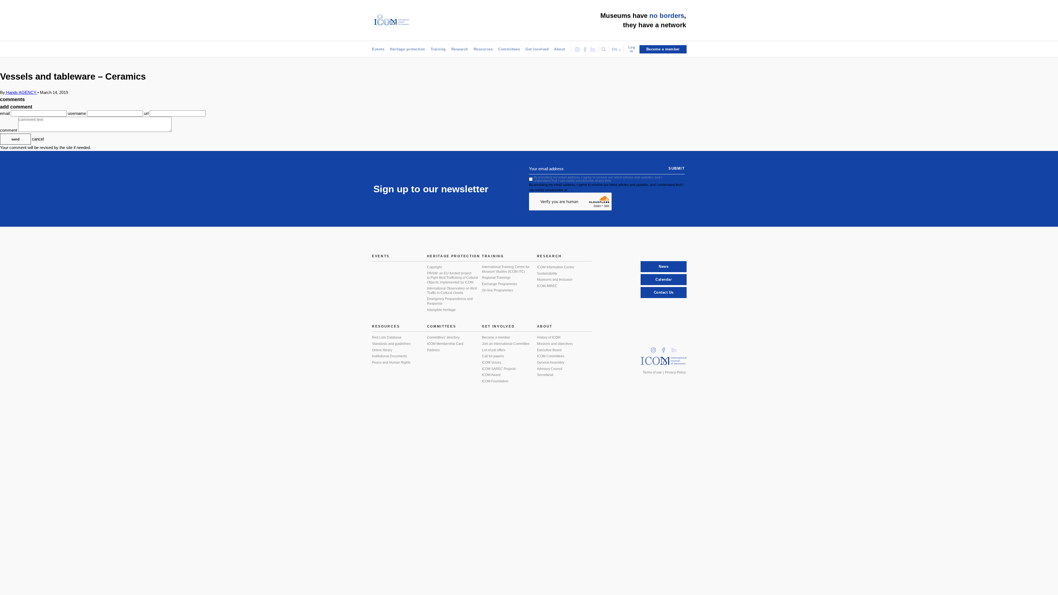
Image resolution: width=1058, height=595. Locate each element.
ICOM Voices (491, 362)
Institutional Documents (389, 356)
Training (438, 49)
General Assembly (550, 362)
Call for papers (493, 356)
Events (378, 49)
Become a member (496, 337)
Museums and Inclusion (555, 280)
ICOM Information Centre (555, 267)
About (559, 49)
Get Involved (537, 49)
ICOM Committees (550, 356)
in (655, 348)
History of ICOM (548, 337)
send (15, 139)
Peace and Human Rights (391, 362)
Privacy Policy (675, 372)
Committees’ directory (443, 337)
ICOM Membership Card (445, 344)
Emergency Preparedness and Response (450, 301)
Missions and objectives (555, 344)
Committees (509, 49)
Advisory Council (549, 369)
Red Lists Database (386, 337)
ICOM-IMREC (547, 286)
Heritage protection (407, 49)
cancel (38, 139)
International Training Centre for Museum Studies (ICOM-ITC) (506, 269)
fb (665, 348)
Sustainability (547, 273)
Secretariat (545, 375)
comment (9, 130)
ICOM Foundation (495, 381)
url (147, 113)
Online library (382, 350)
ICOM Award (491, 375)
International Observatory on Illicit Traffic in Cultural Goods (452, 290)
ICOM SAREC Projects (499, 369)
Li (675, 348)
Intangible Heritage (441, 310)
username (77, 113)
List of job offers (493, 350)
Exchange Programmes (499, 284)
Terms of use (652, 372)
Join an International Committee (506, 344)
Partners (433, 350)
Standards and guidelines (391, 344)
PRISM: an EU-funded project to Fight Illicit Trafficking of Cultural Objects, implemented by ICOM (452, 277)
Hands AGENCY (21, 92)
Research (459, 49)
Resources (483, 49)
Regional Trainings (496, 278)
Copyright (434, 267)
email (5, 113)
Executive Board (549, 350)
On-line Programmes (497, 290)
